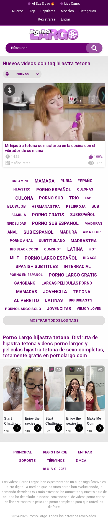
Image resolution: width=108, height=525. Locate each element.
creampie (20, 181)
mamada (45, 181)
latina (75, 249)
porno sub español (55, 223)
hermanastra (46, 206)
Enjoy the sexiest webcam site (32, 422)
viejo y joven (89, 309)
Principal (22, 452)
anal (12, 232)
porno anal (21, 241)
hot (92, 249)
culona (24, 198)
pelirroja (76, 206)
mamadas (26, 291)
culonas (85, 189)
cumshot (52, 249)
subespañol (82, 214)
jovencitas (59, 308)
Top (32, 11)
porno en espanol (26, 275)
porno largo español (51, 258)
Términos (56, 460)
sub (95, 206)
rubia (66, 181)
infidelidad (16, 223)
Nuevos (18, 11)
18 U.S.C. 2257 (54, 469)
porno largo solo (23, 309)
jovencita (55, 291)
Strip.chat (8, 431)
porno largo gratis (73, 275)
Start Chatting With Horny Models (11, 422)
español (86, 181)
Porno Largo (38, 516)
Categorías (87, 11)
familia (18, 215)
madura (68, 232)
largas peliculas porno (67, 283)
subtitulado (52, 241)
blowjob (16, 206)
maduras (93, 223)
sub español (38, 232)
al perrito (26, 300)
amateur (92, 232)
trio (74, 198)
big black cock (24, 249)
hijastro (21, 189)
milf (14, 258)
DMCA (81, 460)
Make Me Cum (94, 421)
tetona (81, 291)
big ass (89, 258)
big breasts (80, 300)
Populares (47, 11)
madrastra (84, 240)
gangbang (24, 283)
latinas (54, 300)
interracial (77, 266)
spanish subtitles (37, 266)
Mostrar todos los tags (54, 320)
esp (88, 198)
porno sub (51, 198)
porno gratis (48, 214)
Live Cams (72, 4)
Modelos (67, 11)
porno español (53, 189)
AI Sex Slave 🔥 (43, 4)
